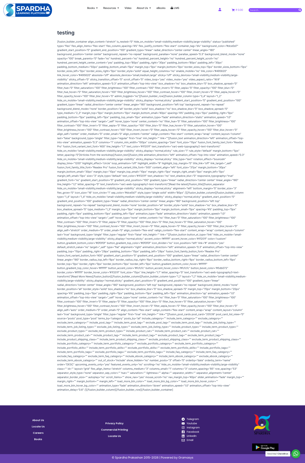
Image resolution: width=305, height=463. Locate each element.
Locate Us (38, 426)
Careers (38, 433)
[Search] (300, 10)
